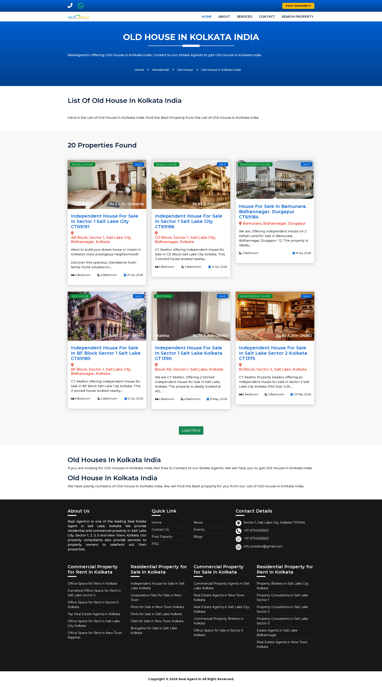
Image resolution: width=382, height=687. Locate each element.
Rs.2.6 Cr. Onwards (127, 204)
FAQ (155, 544)
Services (244, 17)
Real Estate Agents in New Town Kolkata (219, 597)
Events (199, 530)
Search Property (297, 17)
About (224, 17)
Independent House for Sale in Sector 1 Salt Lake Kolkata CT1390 (188, 353)
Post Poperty (162, 537)
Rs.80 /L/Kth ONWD (294, 336)
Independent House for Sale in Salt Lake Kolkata (158, 586)
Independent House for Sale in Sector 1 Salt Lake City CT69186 (188, 221)
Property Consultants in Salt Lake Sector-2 (282, 609)
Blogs (198, 537)
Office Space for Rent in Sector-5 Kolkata (93, 604)
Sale (138, 164)
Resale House (82, 164)
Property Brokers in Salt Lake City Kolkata (283, 586)
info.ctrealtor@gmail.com (263, 546)
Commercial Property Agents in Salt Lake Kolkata (221, 586)
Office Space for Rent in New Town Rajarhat (95, 635)
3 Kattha (161, 336)
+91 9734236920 (256, 530)
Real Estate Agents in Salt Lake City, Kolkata (222, 609)
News (198, 522)
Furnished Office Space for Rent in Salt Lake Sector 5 (94, 593)
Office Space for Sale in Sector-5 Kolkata (218, 632)
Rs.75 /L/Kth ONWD (210, 336)
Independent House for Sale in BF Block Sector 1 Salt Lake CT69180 (106, 353)
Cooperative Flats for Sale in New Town (156, 597)
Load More (191, 430)
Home (207, 17)
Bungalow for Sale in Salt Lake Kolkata (154, 630)
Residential (160, 69)
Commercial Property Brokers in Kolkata (218, 621)
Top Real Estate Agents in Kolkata (94, 614)
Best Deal (163, 296)
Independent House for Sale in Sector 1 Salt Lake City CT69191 (104, 221)
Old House (185, 69)
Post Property (298, 6)
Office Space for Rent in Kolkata (92, 584)
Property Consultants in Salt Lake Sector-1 (282, 597)
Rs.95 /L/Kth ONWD (210, 204)
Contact (267, 17)
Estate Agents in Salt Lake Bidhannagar (277, 632)
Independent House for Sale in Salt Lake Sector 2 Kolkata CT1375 (273, 353)
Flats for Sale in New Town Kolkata (157, 621)
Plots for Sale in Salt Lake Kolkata (156, 614)
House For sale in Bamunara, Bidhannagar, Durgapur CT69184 (273, 212)
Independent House (255, 164)
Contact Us (160, 530)
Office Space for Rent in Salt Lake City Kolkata (94, 623)
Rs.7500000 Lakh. (296, 194)
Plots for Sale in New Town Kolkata (157, 607)
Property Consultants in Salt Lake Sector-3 (282, 621)
